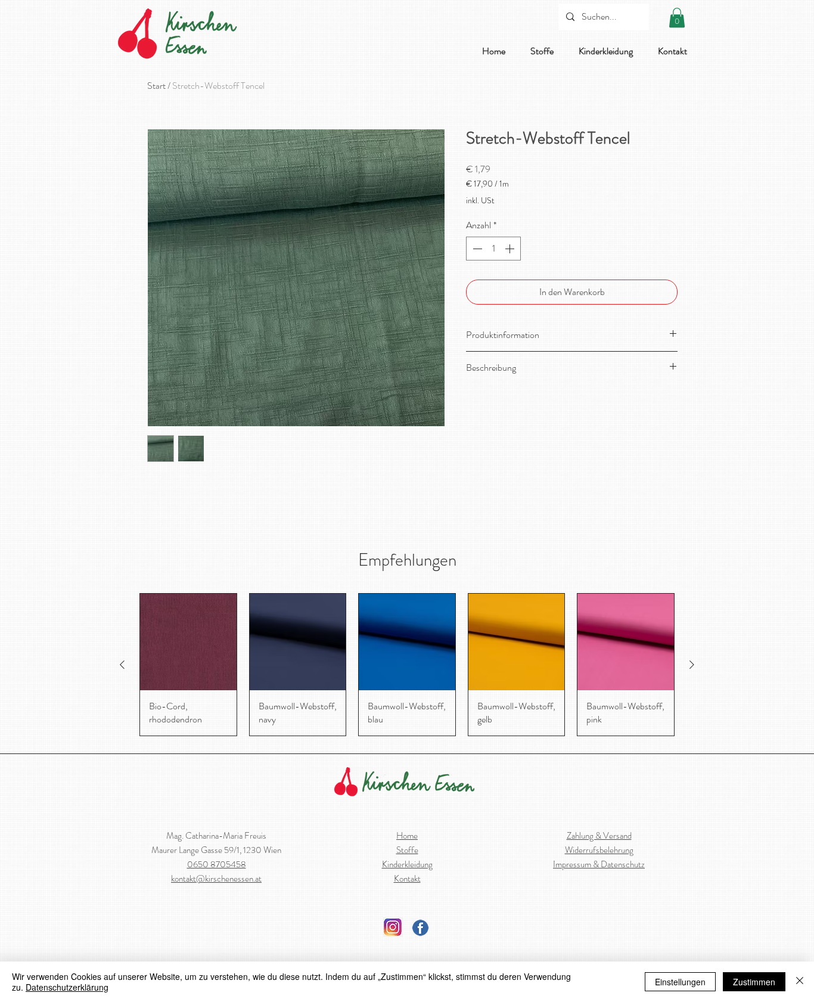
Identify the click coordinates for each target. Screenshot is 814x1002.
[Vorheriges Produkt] (122, 664)
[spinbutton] (493, 248)
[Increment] (510, 248)
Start (156, 85)
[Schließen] (800, 981)
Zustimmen (754, 982)
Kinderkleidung (407, 864)
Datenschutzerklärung (67, 987)
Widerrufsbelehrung (599, 850)
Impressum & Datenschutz (599, 864)
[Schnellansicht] (188, 642)
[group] (407, 664)
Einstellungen (680, 982)
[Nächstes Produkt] (692, 664)
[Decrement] (476, 248)
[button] (677, 17)
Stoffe (407, 850)
